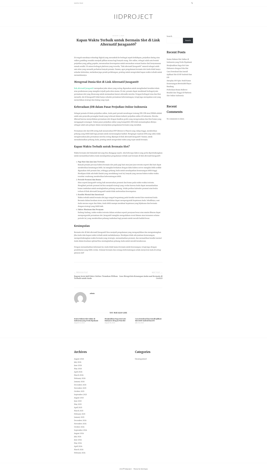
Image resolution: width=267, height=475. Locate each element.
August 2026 (79, 359)
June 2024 (78, 440)
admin (92, 293)
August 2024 (79, 433)
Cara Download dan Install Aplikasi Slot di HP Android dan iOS (179, 74)
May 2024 (78, 443)
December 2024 (80, 420)
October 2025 (79, 391)
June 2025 (78, 401)
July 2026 (77, 362)
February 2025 (79, 414)
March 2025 (78, 411)
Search (169, 36)
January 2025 (79, 417)
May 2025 (78, 404)
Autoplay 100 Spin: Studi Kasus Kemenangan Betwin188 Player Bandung (179, 84)
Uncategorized (141, 359)
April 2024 (78, 446)
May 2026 (78, 369)
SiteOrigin (144, 469)
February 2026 (79, 378)
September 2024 (80, 430)
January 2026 (79, 382)
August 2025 (79, 398)
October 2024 (79, 427)
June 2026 (78, 365)
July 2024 (77, 437)
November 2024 (80, 424)
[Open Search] (192, 3)
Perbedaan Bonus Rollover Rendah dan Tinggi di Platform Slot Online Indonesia (179, 93)
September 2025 (80, 395)
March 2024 (78, 450)
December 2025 (80, 385)
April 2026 (78, 372)
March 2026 (78, 375)
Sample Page (78, 3)
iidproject (133, 16)
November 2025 (80, 388)
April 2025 (78, 407)
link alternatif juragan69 (84, 88)
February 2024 (79, 453)
